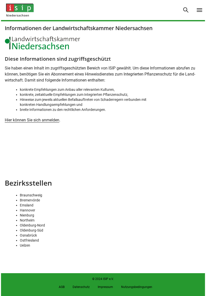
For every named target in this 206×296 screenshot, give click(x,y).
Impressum (105, 287)
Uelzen (25, 245)
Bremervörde (30, 200)
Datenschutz (81, 287)
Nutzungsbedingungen (136, 287)
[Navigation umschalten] (199, 10)
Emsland (26, 205)
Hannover (27, 210)
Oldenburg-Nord (32, 225)
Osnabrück (28, 235)
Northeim (27, 220)
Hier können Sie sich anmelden (32, 120)
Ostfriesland (29, 240)
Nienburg (27, 215)
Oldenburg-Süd (31, 230)
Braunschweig (31, 195)
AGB (62, 287)
